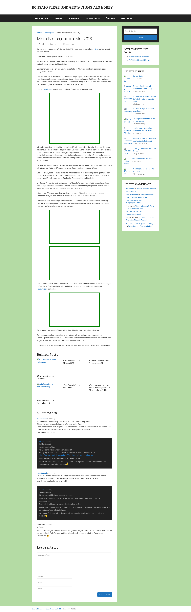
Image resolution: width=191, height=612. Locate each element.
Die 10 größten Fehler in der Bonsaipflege (144, 120)
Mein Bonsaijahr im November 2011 (71, 386)
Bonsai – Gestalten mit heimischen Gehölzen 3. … (143, 87)
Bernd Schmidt (132, 195)
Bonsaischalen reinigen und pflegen (140, 224)
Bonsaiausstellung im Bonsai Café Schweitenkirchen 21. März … (144, 99)
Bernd (41, 44)
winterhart (130, 189)
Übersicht (111, 18)
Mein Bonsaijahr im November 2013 (45, 401)
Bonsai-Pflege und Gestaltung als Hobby (72, 7)
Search (140, 38)
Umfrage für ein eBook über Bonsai (144, 149)
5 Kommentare (68, 44)
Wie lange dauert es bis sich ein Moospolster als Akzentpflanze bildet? (99, 387)
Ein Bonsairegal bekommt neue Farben (143, 109)
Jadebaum (47, 89)
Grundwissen (41, 18)
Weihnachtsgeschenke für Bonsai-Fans (143, 170)
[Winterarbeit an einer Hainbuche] (48, 366)
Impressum (126, 18)
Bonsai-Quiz (138, 76)
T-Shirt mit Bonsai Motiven (140, 60)
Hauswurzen (42, 289)
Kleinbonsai (42, 419)
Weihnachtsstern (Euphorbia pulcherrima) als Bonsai (144, 139)
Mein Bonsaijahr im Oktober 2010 (71, 361)
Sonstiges (74, 18)
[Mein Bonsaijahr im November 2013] (48, 390)
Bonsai (58, 18)
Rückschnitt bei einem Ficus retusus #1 (99, 361)
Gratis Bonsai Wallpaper (139, 57)
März (96, 49)
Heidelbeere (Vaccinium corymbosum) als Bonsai (143, 129)
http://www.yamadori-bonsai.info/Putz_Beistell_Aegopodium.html (66, 455)
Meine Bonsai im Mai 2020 (142, 159)
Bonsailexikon (93, 18)
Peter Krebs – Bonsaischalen (140, 226)
